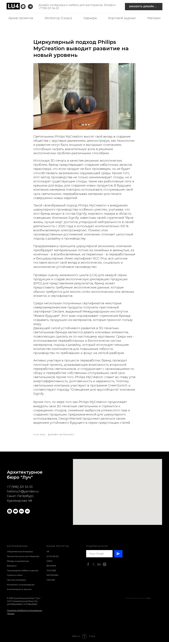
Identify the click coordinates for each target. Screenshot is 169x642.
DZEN (49, 561)
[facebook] (88, 564)
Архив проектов (20, 18)
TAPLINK (51, 580)
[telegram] (30, 6)
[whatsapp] (23, 6)
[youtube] (15, 511)
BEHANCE (51, 565)
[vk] (27, 511)
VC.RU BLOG (53, 556)
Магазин (154, 18)
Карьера (90, 18)
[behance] (21, 511)
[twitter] (94, 564)
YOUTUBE (51, 570)
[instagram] (9, 511)
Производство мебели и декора (22, 570)
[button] (143, 6)
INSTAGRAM (52, 575)
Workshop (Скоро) (58, 18)
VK (48, 551)
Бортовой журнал (122, 18)
